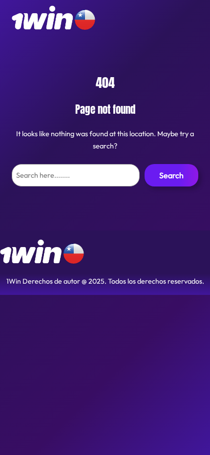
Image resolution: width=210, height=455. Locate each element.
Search (171, 175)
